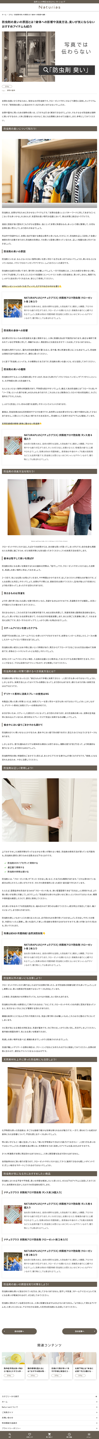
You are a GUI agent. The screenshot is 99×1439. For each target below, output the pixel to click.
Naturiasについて (10, 1407)
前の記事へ (19, 1331)
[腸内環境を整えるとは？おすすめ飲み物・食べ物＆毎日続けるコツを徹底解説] (37, 1358)
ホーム (5, 1402)
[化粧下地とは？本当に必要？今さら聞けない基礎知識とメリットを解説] (84, 1358)
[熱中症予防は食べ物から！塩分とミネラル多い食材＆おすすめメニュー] (13, 1358)
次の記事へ (79, 1331)
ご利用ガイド (7, 1412)
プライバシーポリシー (11, 1428)
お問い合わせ (7, 1418)
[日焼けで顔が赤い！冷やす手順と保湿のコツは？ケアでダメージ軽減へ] (61, 1358)
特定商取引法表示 (9, 1423)
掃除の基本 (11, 90)
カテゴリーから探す (10, 1396)
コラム (7, 86)
